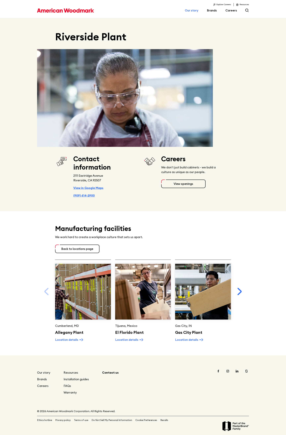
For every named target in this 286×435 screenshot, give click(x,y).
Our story (191, 10)
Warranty (70, 392)
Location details (66, 340)
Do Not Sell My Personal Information (112, 420)
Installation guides (76, 379)
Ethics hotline (44, 420)
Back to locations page (77, 249)
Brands (212, 10)
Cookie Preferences (146, 420)
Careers (231, 10)
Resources (71, 372)
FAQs (67, 386)
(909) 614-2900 (84, 195)
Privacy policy (63, 420)
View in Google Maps (88, 188)
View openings (183, 184)
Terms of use (81, 420)
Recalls (164, 420)
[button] (240, 291)
